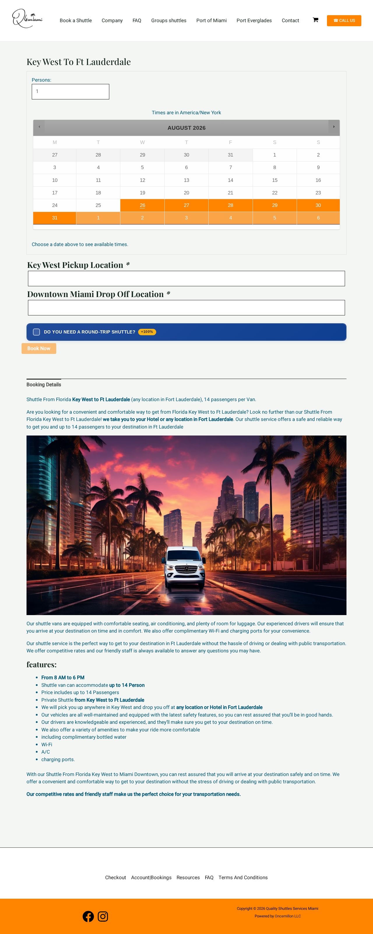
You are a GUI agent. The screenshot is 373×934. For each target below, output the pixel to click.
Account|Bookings (151, 877)
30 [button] (309, 207)
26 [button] (134, 207)
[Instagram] (103, 916)
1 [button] (89, 219)
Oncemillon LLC (288, 916)
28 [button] (221, 207)
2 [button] (134, 219)
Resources (188, 877)
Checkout (115, 877)
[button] (344, 20)
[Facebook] (88, 916)
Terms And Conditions (243, 877)
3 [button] (177, 219)
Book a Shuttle (76, 20)
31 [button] (45, 219)
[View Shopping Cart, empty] (315, 20)
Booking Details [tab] (44, 384)
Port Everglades (254, 20)
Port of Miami (211, 20)
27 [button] (177, 207)
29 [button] (265, 207)
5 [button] (265, 219)
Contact (290, 20)
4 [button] (221, 219)
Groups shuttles (168, 20)
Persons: (41, 80)
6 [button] (309, 219)
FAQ (137, 20)
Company (112, 20)
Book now (38, 348)
